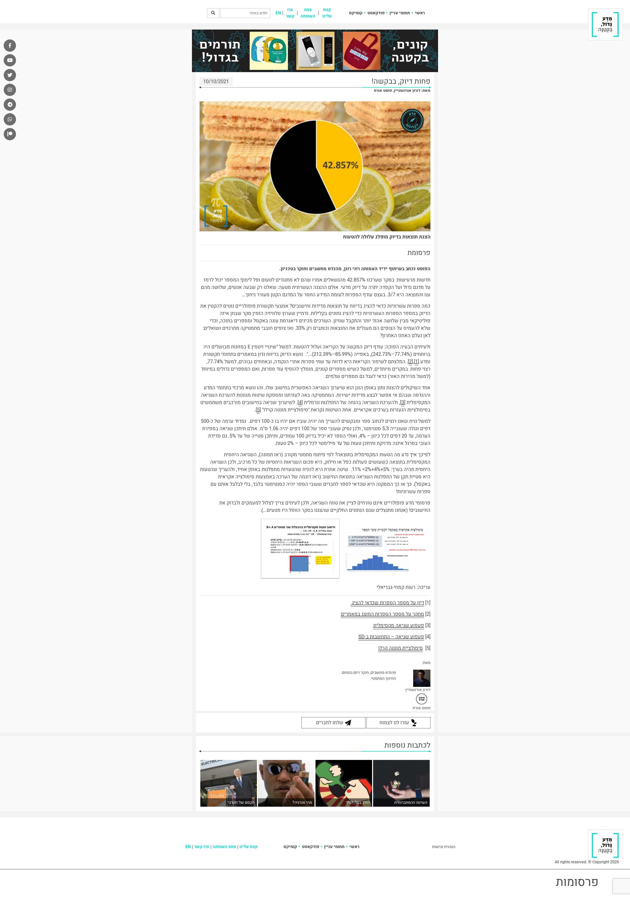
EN (278, 13)
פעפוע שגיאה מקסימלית (398, 625)
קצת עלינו (327, 13)
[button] (213, 13)
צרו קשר (290, 13)
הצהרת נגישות (443, 847)
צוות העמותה (307, 13)
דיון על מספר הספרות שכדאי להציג (387, 602)
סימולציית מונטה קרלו (400, 648)
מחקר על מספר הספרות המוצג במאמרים (382, 614)
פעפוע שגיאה (409, 636)
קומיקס (355, 13)
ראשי (420, 13)
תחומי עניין (400, 13)
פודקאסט (376, 13)
